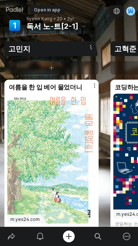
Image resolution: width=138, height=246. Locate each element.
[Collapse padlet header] (83, 26)
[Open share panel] (11, 236)
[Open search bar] (98, 236)
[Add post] (69, 236)
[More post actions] (90, 88)
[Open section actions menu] (91, 47)
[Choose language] (116, 11)
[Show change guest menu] (130, 11)
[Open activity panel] (40, 236)
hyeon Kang (39, 18)
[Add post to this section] (51, 68)
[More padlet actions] (127, 236)
